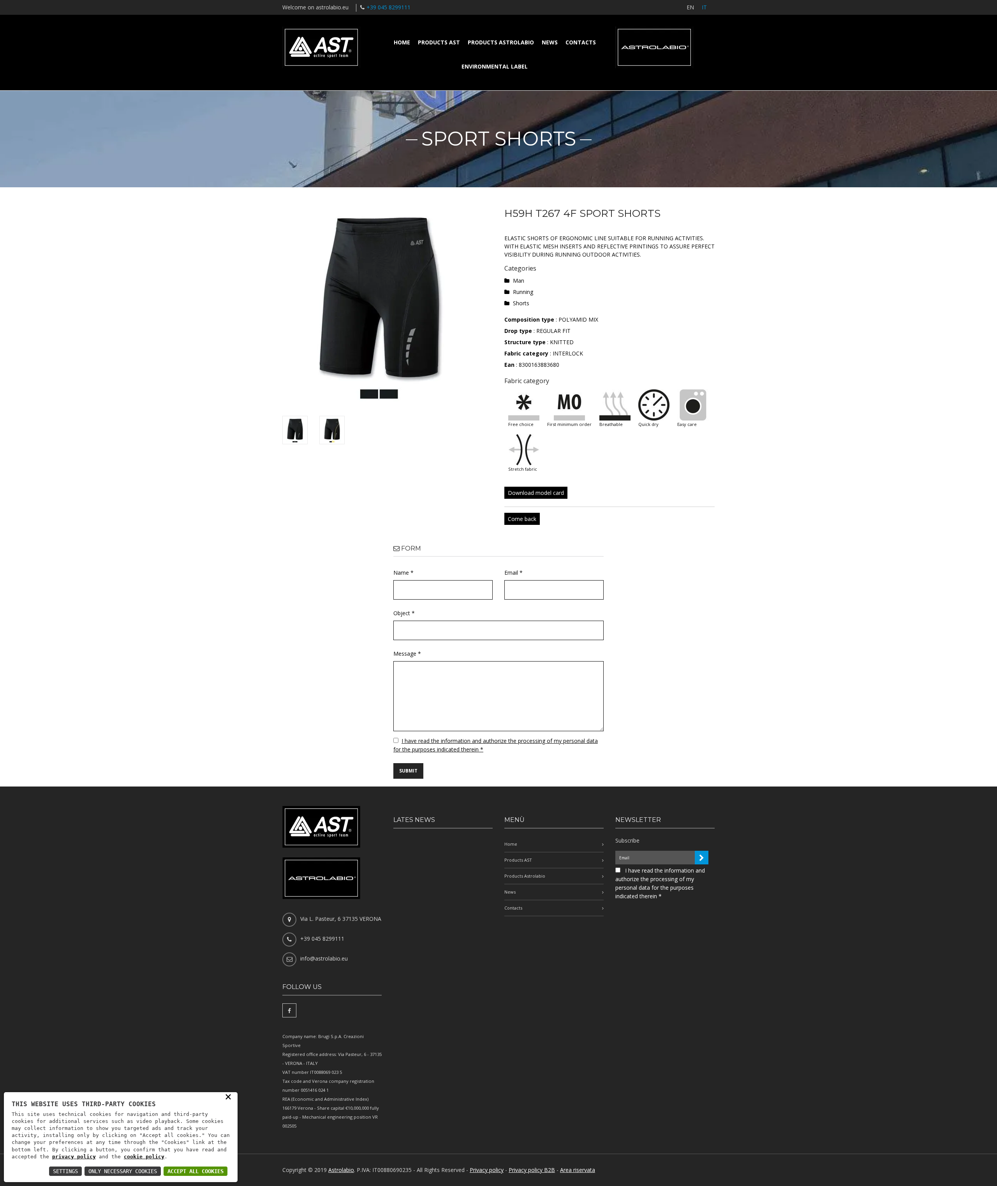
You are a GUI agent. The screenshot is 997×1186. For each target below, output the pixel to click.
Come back (522, 519)
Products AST (439, 42)
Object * (404, 613)
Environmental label (495, 66)
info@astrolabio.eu (324, 958)
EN (690, 7)
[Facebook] (289, 1010)
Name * (403, 572)
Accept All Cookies (195, 1171)
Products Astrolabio (501, 42)
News (550, 42)
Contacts (580, 42)
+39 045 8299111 (388, 7)
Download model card (536, 492)
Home (402, 42)
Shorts (521, 303)
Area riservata (577, 1170)
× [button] (228, 1096)
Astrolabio (341, 1170)
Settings (65, 1171)
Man (518, 280)
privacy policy (74, 1157)
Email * (513, 572)
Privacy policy (487, 1170)
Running (523, 292)
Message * (407, 653)
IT (704, 7)
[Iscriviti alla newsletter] (701, 857)
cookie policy (144, 1157)
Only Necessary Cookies (122, 1171)
